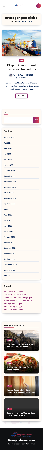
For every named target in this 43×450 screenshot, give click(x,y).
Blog (21, 60)
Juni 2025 (8, 215)
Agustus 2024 (9, 270)
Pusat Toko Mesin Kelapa (13, 310)
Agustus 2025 (9, 204)
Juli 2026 (7, 143)
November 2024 (10, 254)
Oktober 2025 (9, 193)
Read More (21, 96)
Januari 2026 (9, 176)
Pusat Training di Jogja (13, 307)
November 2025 (10, 187)
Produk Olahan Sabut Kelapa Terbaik (18, 301)
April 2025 (8, 226)
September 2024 (10, 265)
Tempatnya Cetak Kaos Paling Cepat (18, 298)
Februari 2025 (9, 237)
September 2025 (10, 198)
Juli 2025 (7, 209)
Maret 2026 (8, 165)
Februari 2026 (9, 171)
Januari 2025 (9, 243)
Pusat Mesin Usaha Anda (13, 292)
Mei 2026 (7, 154)
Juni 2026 (8, 149)
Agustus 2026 (9, 137)
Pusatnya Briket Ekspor (13, 304)
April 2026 (8, 160)
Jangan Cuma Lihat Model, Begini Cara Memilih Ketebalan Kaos (21, 392)
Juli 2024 (7, 276)
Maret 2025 (8, 232)
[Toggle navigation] (3, 5)
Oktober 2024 (9, 259)
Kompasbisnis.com (21, 440)
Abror (15, 75)
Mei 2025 (7, 220)
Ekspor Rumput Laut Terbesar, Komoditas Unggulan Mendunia (21, 69)
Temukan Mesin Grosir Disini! (15, 295)
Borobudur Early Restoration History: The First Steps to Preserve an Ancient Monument (21, 347)
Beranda (14, 21)
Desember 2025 (10, 182)
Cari (6, 113)
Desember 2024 (10, 248)
